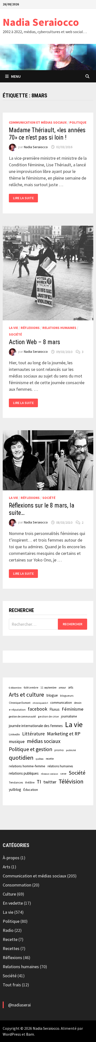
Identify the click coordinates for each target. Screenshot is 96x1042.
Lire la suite (23, 198)
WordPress (12, 1034)
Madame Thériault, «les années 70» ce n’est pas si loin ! (47, 134)
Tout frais (12, 985)
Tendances (16, 782)
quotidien (21, 757)
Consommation (17, 885)
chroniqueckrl (40, 702)
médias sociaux (44, 741)
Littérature (33, 734)
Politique (77, 122)
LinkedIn (14, 734)
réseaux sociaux (49, 773)
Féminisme (72, 709)
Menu (16, 76)
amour (62, 687)
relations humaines (60, 766)
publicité (71, 750)
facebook (37, 709)
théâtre (29, 782)
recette (50, 758)
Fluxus (54, 709)
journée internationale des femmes (36, 725)
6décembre (31, 687)
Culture (9, 894)
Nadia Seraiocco (41, 22)
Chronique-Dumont (20, 702)
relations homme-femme (27, 766)
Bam (30, 1034)
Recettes (11, 948)
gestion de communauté (22, 716)
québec (40, 758)
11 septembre (48, 687)
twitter (49, 782)
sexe (63, 773)
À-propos (11, 857)
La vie (13, 328)
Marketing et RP (63, 733)
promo (59, 750)
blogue (52, 695)
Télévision (71, 781)
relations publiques (24, 773)
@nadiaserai (19, 1005)
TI (39, 781)
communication (61, 703)
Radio (8, 930)
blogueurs (67, 695)
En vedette (13, 903)
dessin (77, 702)
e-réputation (17, 709)
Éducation (30, 789)
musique (17, 741)
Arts (6, 867)
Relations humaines (59, 328)
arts (70, 687)
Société (15, 334)
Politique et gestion (30, 749)
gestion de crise (48, 716)
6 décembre (15, 687)
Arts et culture (26, 694)
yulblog (15, 789)
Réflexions (30, 328)
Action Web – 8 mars (34, 342)
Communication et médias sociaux (38, 122)
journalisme (69, 716)
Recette (10, 939)
